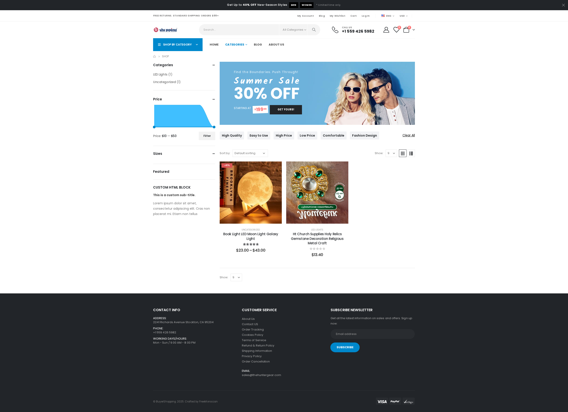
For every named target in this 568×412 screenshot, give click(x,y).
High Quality (232, 135)
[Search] (314, 29)
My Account (305, 16)
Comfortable (333, 135)
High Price (284, 135)
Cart (353, 16)
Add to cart (321, 219)
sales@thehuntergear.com (261, 375)
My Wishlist (337, 16)
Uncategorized (251, 229)
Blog (322, 16)
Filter (207, 136)
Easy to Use (259, 135)
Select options (254, 219)
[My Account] (386, 30)
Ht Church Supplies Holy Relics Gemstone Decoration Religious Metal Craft (317, 238)
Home (214, 44)
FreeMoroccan (208, 401)
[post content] (251, 192)
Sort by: (225, 153)
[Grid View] (402, 153)
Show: (379, 153)
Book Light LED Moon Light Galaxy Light (250, 236)
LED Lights (317, 229)
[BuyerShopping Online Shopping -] (165, 29)
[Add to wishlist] (275, 168)
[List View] (411, 153)
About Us (276, 44)
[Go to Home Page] (154, 56)
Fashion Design (364, 135)
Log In (366, 16)
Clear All (408, 135)
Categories (234, 44)
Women (307, 5)
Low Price (307, 135)
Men (293, 5)
